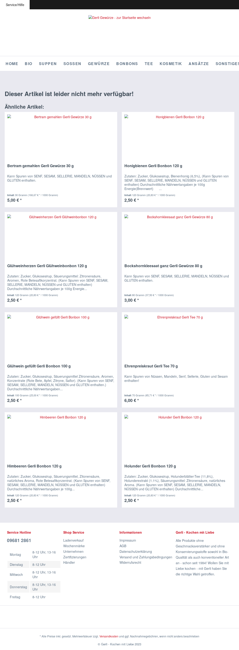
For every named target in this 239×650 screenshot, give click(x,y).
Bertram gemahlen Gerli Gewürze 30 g (40, 165)
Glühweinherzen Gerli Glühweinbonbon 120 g (47, 265)
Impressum (128, 540)
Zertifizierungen (74, 557)
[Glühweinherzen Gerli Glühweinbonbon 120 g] (61, 235)
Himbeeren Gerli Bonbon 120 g (34, 466)
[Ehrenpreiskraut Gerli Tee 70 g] (178, 336)
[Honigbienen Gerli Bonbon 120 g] (178, 135)
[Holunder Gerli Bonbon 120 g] (178, 436)
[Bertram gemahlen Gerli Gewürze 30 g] (61, 135)
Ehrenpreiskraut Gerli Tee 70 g (151, 366)
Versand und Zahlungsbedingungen (146, 557)
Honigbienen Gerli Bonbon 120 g (153, 165)
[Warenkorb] (235, 4)
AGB (123, 545)
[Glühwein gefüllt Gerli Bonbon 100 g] (61, 336)
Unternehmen (73, 551)
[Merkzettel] (218, 4)
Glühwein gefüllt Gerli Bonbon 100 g (39, 366)
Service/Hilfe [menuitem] (15, 4)
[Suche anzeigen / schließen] (210, 4)
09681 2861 (19, 540)
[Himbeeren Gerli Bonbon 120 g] (61, 436)
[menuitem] (210, 4)
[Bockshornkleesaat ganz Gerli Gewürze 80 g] (178, 235)
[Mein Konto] (227, 4)
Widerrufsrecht (130, 562)
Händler (69, 562)
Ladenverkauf (73, 540)
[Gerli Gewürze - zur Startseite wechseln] (119, 32)
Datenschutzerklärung (136, 551)
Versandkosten (108, 636)
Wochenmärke (74, 545)
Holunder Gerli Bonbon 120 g (150, 466)
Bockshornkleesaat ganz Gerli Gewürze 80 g (163, 265)
